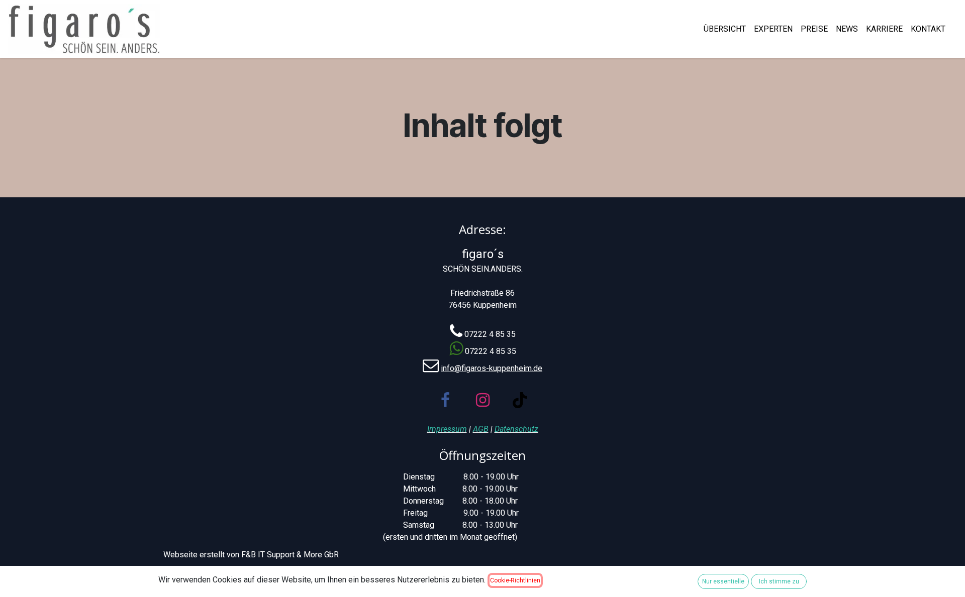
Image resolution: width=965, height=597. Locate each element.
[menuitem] (725, 29)
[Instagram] (482, 400)
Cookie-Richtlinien (515, 580)
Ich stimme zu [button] (779, 581)
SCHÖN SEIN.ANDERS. (483, 269)
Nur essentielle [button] (723, 581)
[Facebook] (445, 400)
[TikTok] (520, 400)
